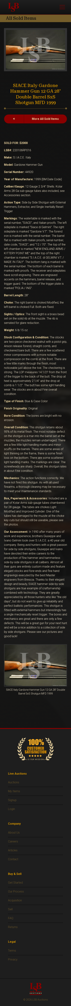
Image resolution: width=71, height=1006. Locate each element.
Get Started (15, 882)
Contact (13, 859)
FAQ (10, 918)
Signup (12, 800)
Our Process (16, 891)
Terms (12, 950)
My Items (14, 791)
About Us (14, 832)
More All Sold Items (45, 119)
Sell (10, 909)
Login (11, 809)
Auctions (13, 782)
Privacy (12, 959)
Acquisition (15, 900)
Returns (13, 927)
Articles (12, 850)
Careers (13, 841)
